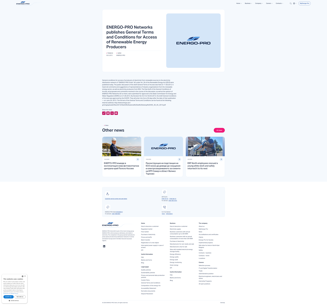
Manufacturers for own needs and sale (182, 244)
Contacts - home (204, 255)
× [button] (25, 276)
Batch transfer (145, 240)
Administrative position (206, 274)
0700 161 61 (165, 198)
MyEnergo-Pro (304, 3)
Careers (201, 262)
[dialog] (14, 288)
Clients (201, 237)
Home (143, 223)
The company (203, 223)
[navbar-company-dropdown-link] (259, 4)
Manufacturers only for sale (178, 247)
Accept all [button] (8, 297)
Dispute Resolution (147, 294)
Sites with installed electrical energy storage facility (181, 250)
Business (172, 223)
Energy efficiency (175, 254)
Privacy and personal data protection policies (153, 276)
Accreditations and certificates (208, 234)
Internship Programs (205, 281)
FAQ (142, 257)
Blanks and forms (146, 260)
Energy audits (174, 257)
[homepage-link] (119, 224)
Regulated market (146, 229)
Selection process (204, 265)
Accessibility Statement (148, 288)
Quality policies (146, 270)
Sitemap (222, 302)
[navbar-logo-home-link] (30, 3)
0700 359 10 (172, 198)
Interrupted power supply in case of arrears (152, 246)
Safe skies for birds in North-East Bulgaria (209, 246)
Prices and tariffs (146, 237)
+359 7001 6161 (172, 200)
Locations (202, 258)
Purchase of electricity (148, 234)
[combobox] (22, 276)
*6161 (163, 214)
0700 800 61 (119, 212)
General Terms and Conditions (150, 283)
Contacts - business (205, 253)
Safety (201, 250)
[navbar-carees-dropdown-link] (269, 4)
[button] (239, 3)
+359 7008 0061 (116, 214)
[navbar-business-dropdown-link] (248, 4)
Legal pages (145, 267)
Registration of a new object (150, 243)
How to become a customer (150, 226)
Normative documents (148, 291)
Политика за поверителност (10, 293)
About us (201, 226)
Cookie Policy (145, 280)
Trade (200, 271)
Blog (142, 263)
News (200, 232)
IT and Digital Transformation (208, 268)
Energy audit (174, 260)
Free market (145, 232)
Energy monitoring (176, 262)
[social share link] (104, 113)
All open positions (204, 284)
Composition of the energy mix (151, 285)
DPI (142, 250)
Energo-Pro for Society (206, 240)
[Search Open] (291, 3)
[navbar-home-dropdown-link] (239, 4)
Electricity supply (175, 229)
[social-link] (104, 246)
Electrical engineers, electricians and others (210, 277)
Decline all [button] (20, 297)
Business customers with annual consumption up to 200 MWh (180, 233)
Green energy (174, 265)
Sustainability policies (148, 273)
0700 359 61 (169, 214)
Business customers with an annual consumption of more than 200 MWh (181, 237)
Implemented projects (206, 243)
